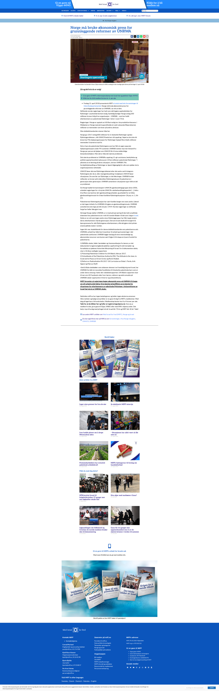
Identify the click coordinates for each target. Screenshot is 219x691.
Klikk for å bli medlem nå (154, 4)
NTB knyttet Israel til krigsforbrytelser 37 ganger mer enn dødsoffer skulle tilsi (92, 497)
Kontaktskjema (71, 641)
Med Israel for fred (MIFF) (112, 314)
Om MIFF (97, 659)
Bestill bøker (109, 337)
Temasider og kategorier (102, 645)
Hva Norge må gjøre (128, 319)
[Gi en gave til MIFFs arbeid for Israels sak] (109, 546)
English (93, 681)
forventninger (115, 319)
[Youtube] (133, 667)
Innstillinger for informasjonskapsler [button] (195, 687)
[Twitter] (130, 667)
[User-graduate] (151, 667)
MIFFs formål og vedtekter (103, 664)
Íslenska (86, 681)
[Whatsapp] (142, 667)
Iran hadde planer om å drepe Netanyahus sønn (91, 434)
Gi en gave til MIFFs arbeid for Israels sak (109, 551)
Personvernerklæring (101, 668)
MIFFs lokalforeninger (101, 662)
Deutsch (79, 681)
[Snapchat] (148, 667)
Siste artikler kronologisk (102, 643)
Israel (136, 215)
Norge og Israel (128, 314)
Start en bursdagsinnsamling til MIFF (140, 660)
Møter (93, 10)
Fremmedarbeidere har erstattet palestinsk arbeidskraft (92, 464)
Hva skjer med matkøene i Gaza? (124, 495)
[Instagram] (136, 667)
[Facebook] (127, 667)
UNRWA (92, 321)
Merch (124, 10)
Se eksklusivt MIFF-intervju (122, 404)
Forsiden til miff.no (100, 641)
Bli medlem (65, 10)
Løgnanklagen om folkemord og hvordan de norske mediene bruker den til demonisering (93, 530)
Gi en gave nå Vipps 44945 (63, 4)
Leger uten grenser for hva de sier (92, 404)
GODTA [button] (212, 687)
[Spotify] (145, 667)
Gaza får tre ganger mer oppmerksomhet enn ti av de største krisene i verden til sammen (125, 530)
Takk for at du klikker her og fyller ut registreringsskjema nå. (102, 304)
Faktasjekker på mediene (102, 650)
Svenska (65, 681)
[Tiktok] (139, 667)
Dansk (71, 681)
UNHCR (85, 321)
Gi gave (73, 10)
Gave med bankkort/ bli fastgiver (139, 653)
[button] (135, 36)
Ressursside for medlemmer (103, 666)
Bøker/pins (100, 10)
